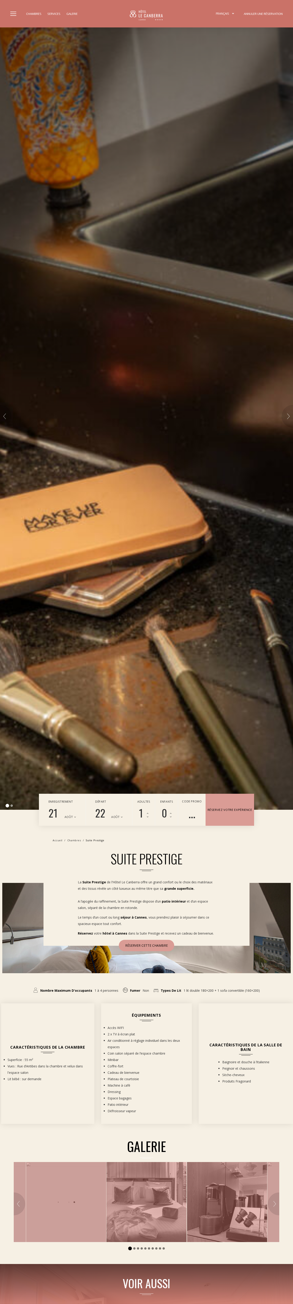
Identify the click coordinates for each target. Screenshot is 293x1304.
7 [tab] (153, 1248)
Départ (100, 802)
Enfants (166, 802)
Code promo (192, 801)
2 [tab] (11, 805)
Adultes (143, 802)
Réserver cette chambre (146, 945)
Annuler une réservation (263, 14)
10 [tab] (164, 1248)
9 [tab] (160, 1248)
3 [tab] (138, 1248)
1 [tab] (7, 806)
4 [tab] (142, 1248)
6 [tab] (149, 1248)
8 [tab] (156, 1248)
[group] (146, 1202)
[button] (225, 13)
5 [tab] (145, 1248)
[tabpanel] (146, 418)
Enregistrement (61, 802)
